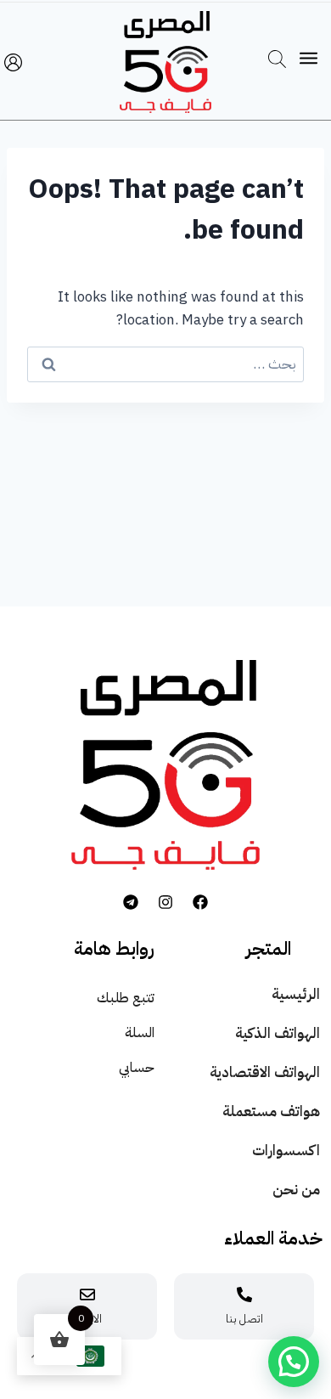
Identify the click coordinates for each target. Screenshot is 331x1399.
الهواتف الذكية (277, 1033)
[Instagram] (165, 902)
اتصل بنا (244, 1319)
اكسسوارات (286, 1150)
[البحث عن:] (165, 364)
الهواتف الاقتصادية (265, 1072)
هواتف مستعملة (271, 1111)
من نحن (296, 1189)
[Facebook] (200, 902)
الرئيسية (296, 994)
